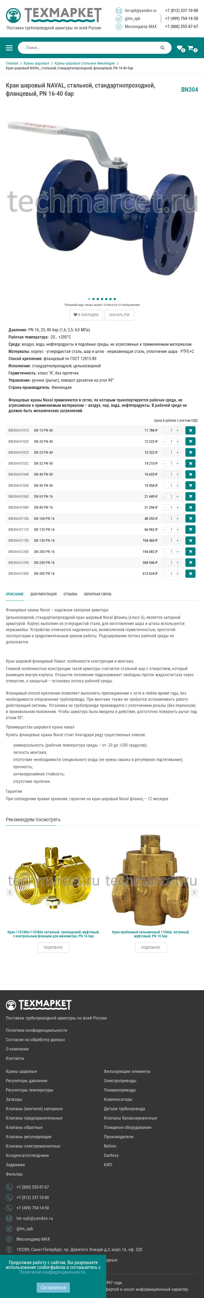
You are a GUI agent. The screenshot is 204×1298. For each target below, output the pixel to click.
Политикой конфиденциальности (52, 1272)
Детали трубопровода (124, 1108)
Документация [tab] (43, 594)
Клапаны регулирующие (29, 1136)
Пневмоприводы (120, 1090)
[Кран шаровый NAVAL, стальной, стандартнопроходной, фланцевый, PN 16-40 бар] (102, 105)
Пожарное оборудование (127, 1127)
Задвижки (15, 1164)
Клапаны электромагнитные (33, 1146)
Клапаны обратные (24, 1127)
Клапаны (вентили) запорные (34, 1108)
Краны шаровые (21, 1071)
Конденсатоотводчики (27, 1155)
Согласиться (53, 1287)
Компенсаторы (118, 1099)
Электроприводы (120, 1080)
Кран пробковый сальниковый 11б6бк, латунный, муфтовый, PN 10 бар (150, 934)
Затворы (14, 1099)
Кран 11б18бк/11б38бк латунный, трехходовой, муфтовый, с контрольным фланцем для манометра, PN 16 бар (53, 934)
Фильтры (14, 1174)
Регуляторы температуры (29, 1090)
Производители (119, 1136)
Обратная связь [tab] (98, 594)
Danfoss (111, 1155)
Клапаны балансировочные (130, 1118)
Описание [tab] (15, 594)
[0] (179, 48)
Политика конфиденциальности (36, 1030)
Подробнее (53, 947)
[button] (89, 299)
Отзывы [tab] (70, 594)
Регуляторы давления (26, 1080)
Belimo (110, 1146)
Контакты (15, 1058)
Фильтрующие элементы (127, 1071)
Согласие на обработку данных (35, 1039)
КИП (108, 1164)
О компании (17, 1049)
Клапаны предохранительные (34, 1118)
